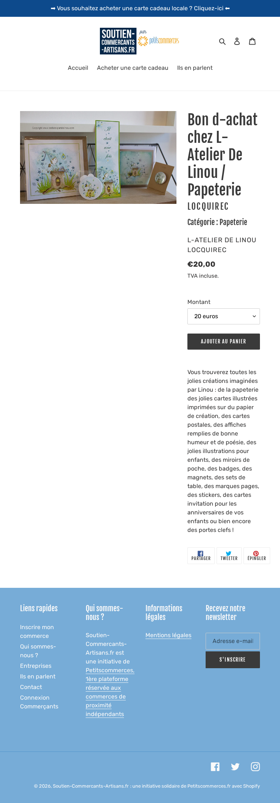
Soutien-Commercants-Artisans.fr (91, 786)
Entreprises (35, 665)
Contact (31, 687)
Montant (198, 301)
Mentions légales (168, 635)
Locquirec (208, 206)
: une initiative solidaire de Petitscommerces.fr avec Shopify (195, 786)
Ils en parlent (37, 676)
